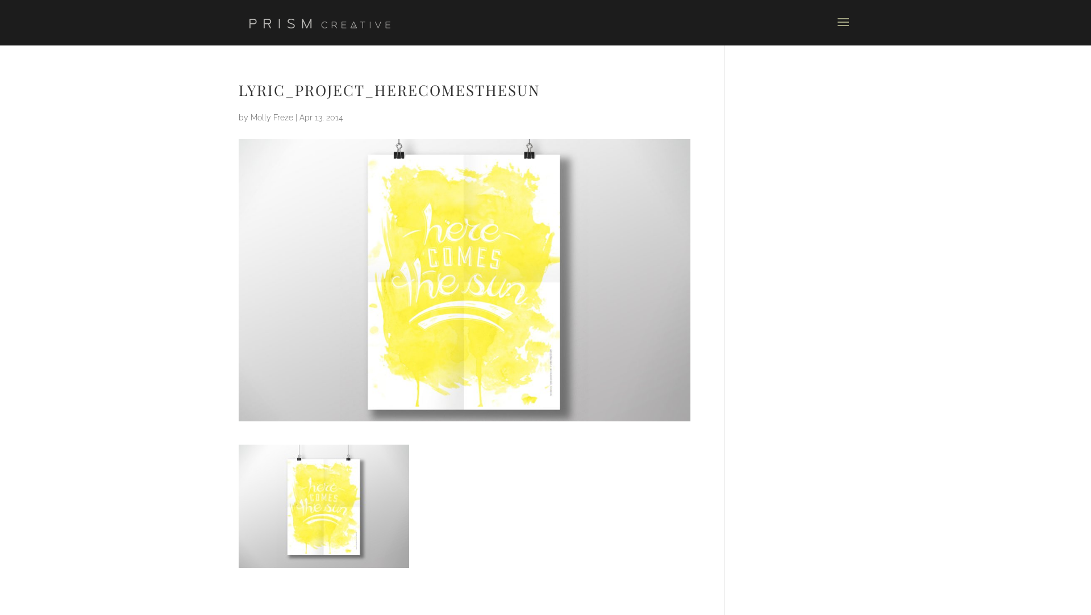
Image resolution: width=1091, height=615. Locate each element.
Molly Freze (272, 117)
